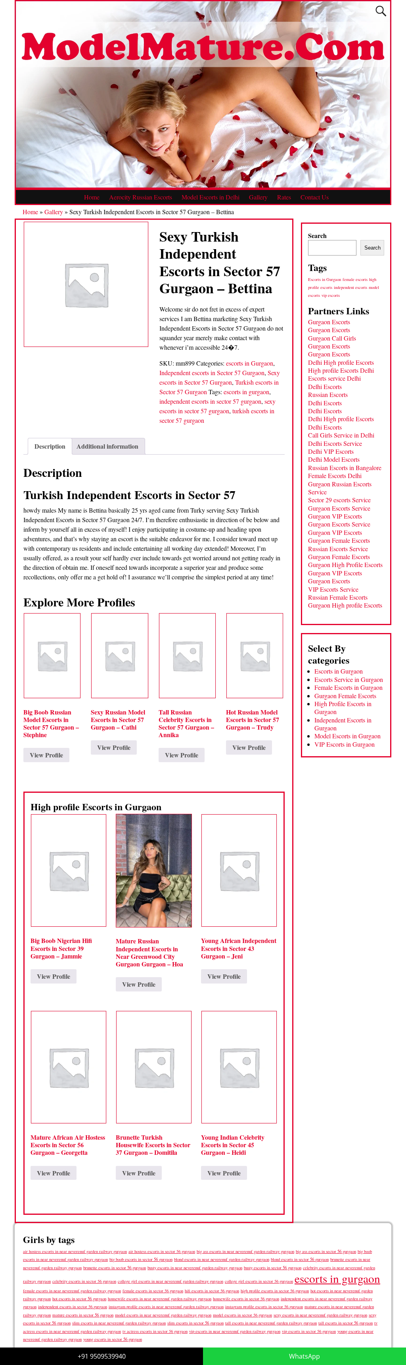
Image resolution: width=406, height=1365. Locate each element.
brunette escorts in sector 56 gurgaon (114, 1267)
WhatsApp (304, 1356)
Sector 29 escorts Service (339, 500)
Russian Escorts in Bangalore (344, 467)
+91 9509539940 (102, 1356)
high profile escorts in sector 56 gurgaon (275, 1290)
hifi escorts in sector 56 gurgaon (212, 1290)
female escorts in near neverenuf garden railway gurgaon (72, 1290)
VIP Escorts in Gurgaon (344, 744)
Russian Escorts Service (338, 548)
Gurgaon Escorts (329, 322)
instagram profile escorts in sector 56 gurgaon (264, 1306)
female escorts (355, 279)
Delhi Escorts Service (335, 443)
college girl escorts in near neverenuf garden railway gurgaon (170, 1281)
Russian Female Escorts (338, 597)
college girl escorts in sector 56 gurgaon (259, 1281)
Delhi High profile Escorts (341, 362)
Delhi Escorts (325, 386)
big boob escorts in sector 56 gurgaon (140, 1259)
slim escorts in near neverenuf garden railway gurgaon (119, 1323)
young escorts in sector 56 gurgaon (112, 1339)
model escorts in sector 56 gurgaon (242, 1315)
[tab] (50, 446)
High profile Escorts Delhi (341, 370)
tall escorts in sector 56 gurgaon (345, 1323)
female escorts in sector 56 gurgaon (153, 1290)
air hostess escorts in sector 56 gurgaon (161, 1251)
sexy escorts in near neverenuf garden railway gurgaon (320, 1315)
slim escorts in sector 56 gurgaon (195, 1323)
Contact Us (315, 197)
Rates (284, 197)
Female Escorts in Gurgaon (348, 687)
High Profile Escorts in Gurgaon (343, 707)
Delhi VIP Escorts (331, 451)
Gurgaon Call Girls (332, 338)
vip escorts (331, 295)
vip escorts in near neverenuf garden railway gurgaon (234, 1331)
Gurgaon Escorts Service (339, 508)
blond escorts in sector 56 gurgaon (300, 1259)
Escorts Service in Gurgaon (348, 679)
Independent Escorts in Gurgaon (343, 724)
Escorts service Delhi (334, 378)
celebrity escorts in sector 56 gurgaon (84, 1281)
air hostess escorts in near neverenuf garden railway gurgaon (75, 1251)
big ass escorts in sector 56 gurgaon (326, 1251)
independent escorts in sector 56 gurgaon (72, 1306)
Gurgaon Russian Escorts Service (340, 488)
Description (49, 446)
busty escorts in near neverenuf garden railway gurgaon (194, 1267)
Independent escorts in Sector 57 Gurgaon (211, 372)
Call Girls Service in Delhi (341, 435)
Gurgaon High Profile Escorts (345, 564)
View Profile (46, 754)
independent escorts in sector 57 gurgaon (210, 401)
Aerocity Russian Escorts (140, 197)
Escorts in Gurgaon (324, 279)
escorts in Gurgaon (249, 363)
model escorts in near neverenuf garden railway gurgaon (163, 1315)
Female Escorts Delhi (335, 475)
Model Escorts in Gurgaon (347, 736)
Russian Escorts (328, 394)
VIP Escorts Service (333, 589)
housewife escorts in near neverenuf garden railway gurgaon (159, 1298)
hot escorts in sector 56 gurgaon (79, 1298)
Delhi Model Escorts (334, 459)
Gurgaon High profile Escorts (345, 605)
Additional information (107, 446)
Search (317, 235)
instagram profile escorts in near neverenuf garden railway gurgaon (166, 1306)
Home (92, 197)
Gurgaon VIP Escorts (335, 516)
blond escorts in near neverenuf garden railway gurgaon (221, 1259)
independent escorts (350, 287)
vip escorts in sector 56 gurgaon (309, 1331)
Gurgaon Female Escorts (339, 540)
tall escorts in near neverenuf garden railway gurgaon (271, 1323)
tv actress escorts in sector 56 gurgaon (155, 1331)
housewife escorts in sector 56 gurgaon (246, 1298)
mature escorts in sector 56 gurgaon (82, 1315)
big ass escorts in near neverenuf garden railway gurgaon (245, 1251)
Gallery (258, 197)
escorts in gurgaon (246, 391)
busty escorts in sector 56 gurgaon (272, 1267)
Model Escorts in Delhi (210, 197)
